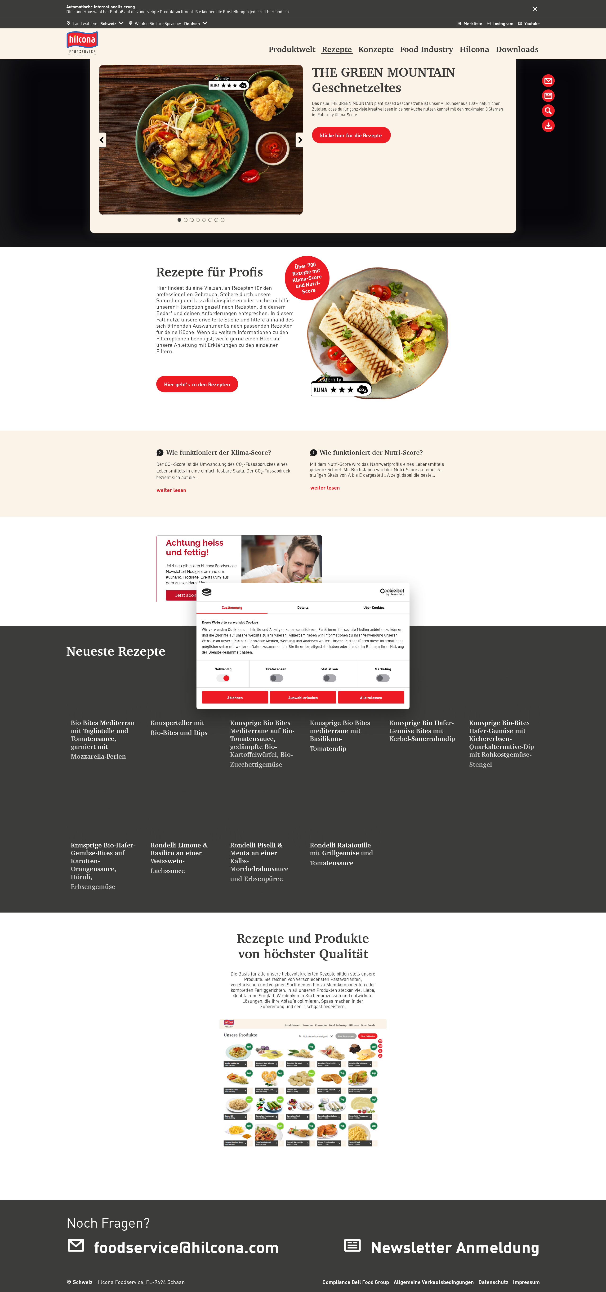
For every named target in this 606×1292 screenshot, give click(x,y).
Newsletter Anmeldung (455, 1246)
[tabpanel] (201, 140)
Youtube (532, 23)
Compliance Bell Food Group (355, 1282)
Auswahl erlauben (303, 697)
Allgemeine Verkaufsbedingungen (434, 1282)
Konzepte (376, 49)
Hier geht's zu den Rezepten (197, 384)
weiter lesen (171, 490)
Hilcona (474, 49)
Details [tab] (303, 607)
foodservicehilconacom (186, 1246)
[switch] (276, 678)
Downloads (517, 49)
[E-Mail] (548, 80)
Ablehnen (235, 697)
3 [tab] (193, 220)
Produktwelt (292, 49)
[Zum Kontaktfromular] (548, 95)
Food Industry (426, 49)
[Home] (82, 42)
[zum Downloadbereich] (548, 125)
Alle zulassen (371, 697)
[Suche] (548, 110)
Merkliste (472, 23)
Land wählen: (85, 23)
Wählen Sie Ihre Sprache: (158, 23)
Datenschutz (493, 1282)
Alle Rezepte (66, 894)
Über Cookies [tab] (374, 607)
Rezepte (337, 49)
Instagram (503, 23)
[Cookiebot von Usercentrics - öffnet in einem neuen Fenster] (383, 592)
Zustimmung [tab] (232, 607)
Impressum (526, 1282)
